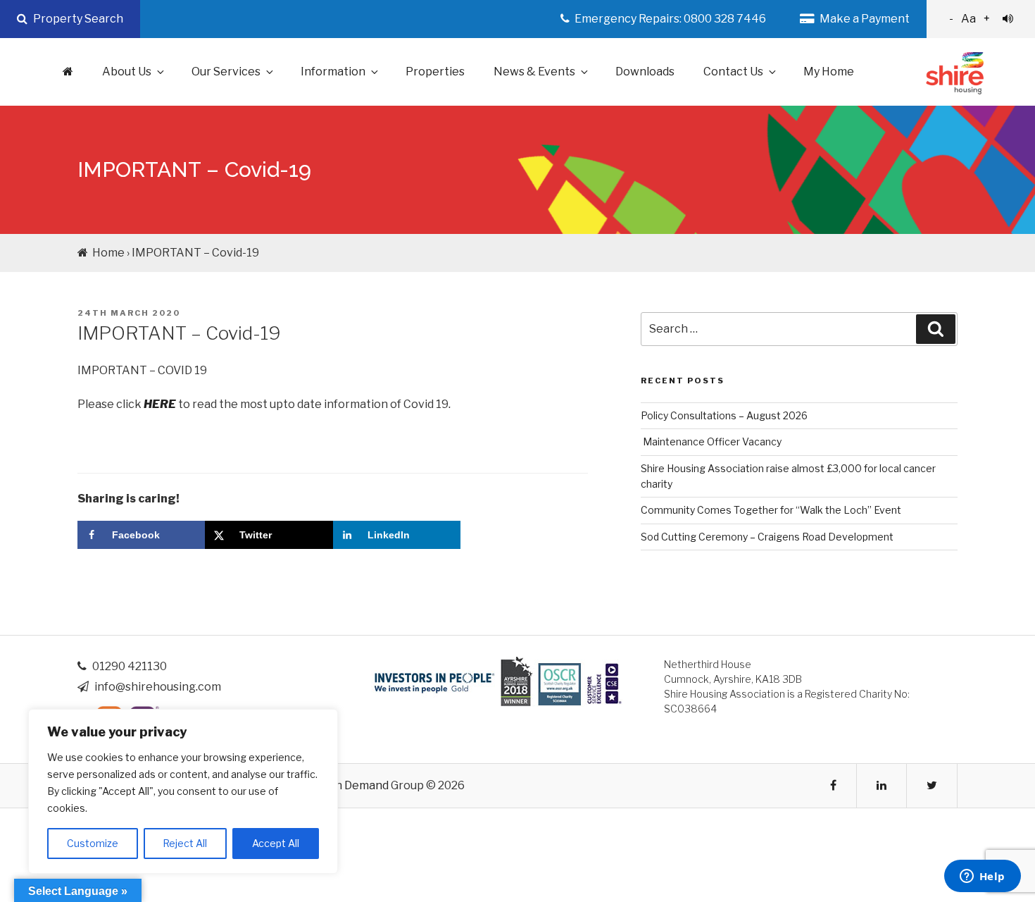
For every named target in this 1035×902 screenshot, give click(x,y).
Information (333, 71)
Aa (969, 18)
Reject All (185, 843)
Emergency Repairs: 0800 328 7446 (669, 18)
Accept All (275, 843)
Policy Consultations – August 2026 (724, 415)
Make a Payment (863, 18)
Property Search (77, 18)
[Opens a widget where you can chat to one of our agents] (982, 877)
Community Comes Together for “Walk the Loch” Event (771, 510)
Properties (435, 71)
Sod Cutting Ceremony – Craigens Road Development (767, 537)
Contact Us (733, 71)
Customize (92, 843)
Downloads (645, 71)
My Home (828, 71)
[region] (183, 791)
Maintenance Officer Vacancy (711, 441)
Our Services (226, 71)
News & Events (534, 71)
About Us (126, 71)
